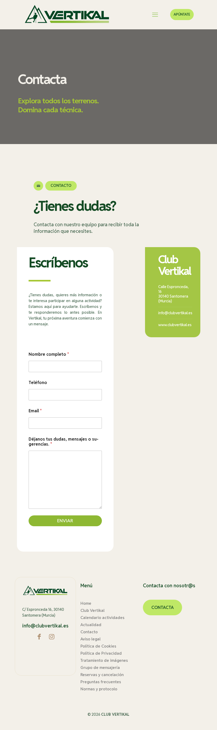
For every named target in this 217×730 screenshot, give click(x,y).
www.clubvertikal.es (175, 324)
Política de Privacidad (101, 653)
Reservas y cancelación (102, 674)
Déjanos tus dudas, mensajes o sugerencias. (63, 442)
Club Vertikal (92, 610)
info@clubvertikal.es (175, 313)
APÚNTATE (182, 14)
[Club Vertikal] (67, 14)
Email (35, 410)
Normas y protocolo (98, 688)
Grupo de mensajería (100, 667)
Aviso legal (90, 638)
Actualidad (90, 624)
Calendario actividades (102, 617)
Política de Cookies (98, 646)
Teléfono (38, 382)
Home (85, 603)
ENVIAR (65, 521)
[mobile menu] (155, 14)
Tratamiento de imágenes (104, 660)
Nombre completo (49, 354)
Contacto (89, 631)
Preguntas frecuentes (100, 681)
